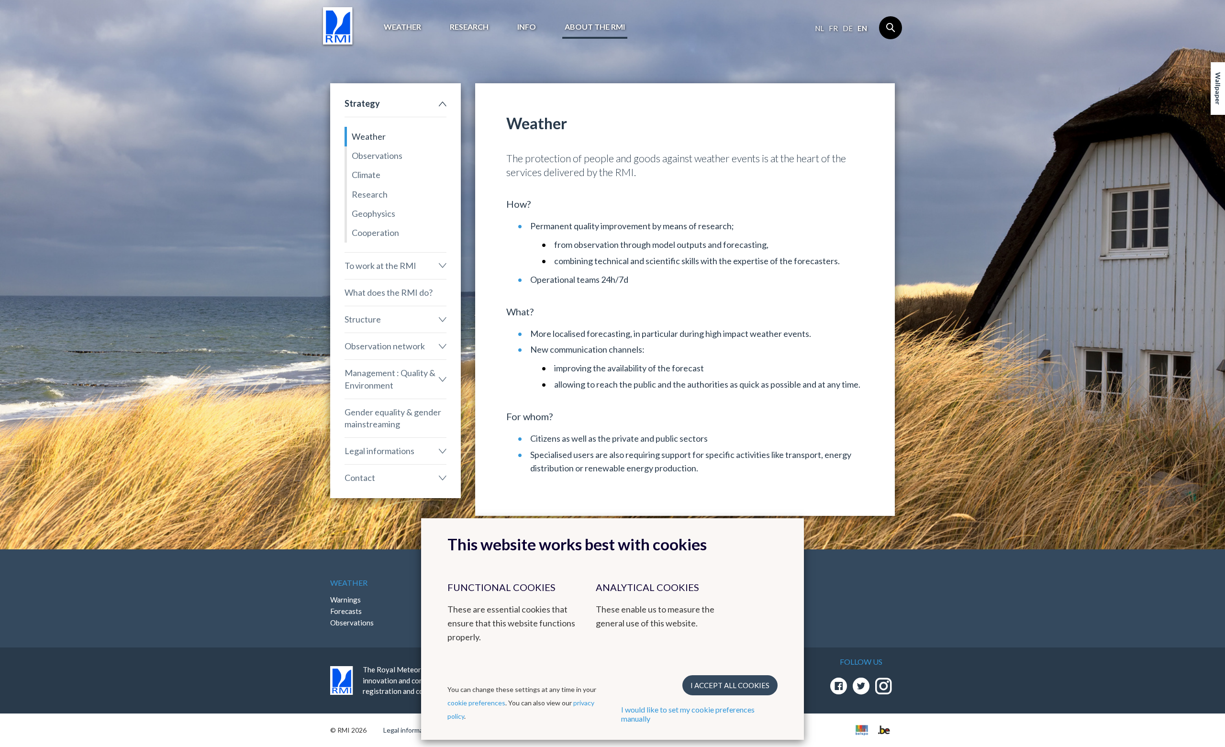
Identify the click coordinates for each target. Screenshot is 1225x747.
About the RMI (595, 26)
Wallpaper (1218, 88)
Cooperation (375, 232)
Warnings (345, 599)
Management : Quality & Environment (390, 379)
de (848, 28)
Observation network (385, 346)
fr (833, 28)
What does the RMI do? (389, 292)
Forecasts (346, 611)
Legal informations (379, 451)
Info (526, 26)
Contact (360, 477)
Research (469, 26)
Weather (402, 26)
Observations (377, 155)
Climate (366, 174)
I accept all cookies (729, 685)
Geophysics (373, 213)
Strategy (362, 103)
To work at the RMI (380, 265)
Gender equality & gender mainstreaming (393, 418)
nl (819, 28)
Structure (363, 319)
